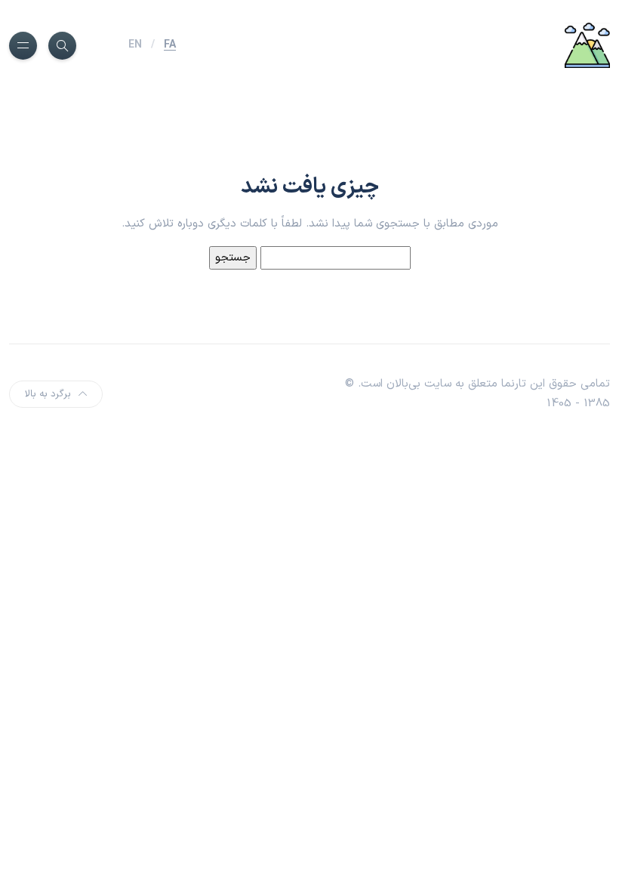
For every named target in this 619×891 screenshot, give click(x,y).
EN (135, 45)
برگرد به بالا (48, 394)
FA (170, 45)
